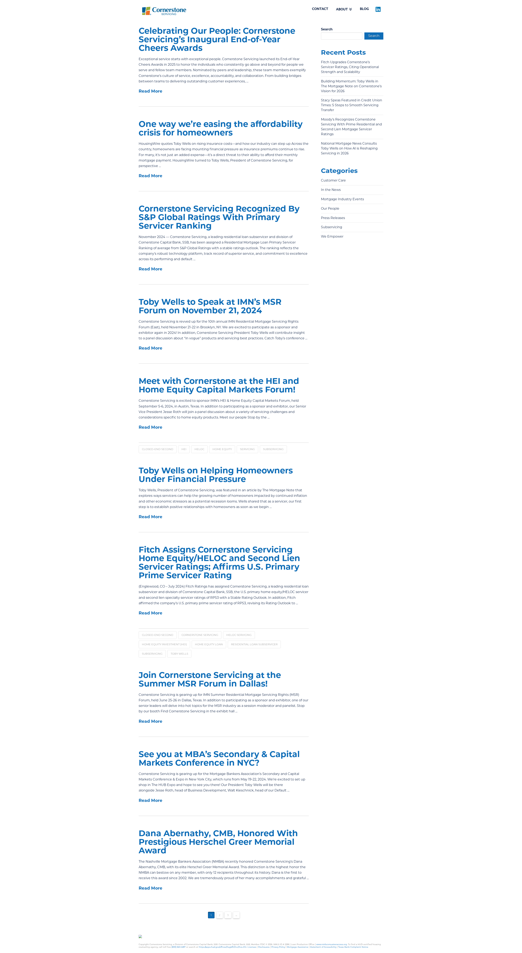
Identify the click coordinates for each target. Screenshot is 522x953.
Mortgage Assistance (297, 947)
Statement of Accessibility (323, 947)
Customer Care (333, 180)
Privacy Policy (278, 947)
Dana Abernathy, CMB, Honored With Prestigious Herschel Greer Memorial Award (218, 841)
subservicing (273, 449)
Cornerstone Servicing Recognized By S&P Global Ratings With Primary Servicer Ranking (219, 217)
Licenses (252, 947)
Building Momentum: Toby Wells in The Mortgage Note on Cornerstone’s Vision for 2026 (351, 86)
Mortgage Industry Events (342, 199)
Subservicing (331, 227)
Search (327, 29)
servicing (247, 449)
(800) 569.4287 (178, 947)
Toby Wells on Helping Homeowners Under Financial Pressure (216, 474)
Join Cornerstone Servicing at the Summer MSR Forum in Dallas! (210, 679)
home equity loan (209, 644)
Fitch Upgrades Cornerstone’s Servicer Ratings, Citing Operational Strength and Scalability (350, 67)
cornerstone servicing (199, 634)
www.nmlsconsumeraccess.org (331, 944)
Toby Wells (179, 653)
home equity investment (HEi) (164, 644)
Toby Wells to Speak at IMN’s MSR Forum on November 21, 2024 (210, 306)
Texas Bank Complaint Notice (353, 947)
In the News (331, 190)
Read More (150, 91)
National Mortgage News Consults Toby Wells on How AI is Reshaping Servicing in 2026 (349, 148)
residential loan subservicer (254, 644)
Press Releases (333, 218)
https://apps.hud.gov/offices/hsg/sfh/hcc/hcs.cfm (223, 947)
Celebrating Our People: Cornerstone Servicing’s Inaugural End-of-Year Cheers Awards (217, 39)
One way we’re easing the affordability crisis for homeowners (221, 128)
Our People (330, 208)
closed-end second (157, 449)
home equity (222, 449)
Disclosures (264, 947)
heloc (199, 449)
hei (183, 449)
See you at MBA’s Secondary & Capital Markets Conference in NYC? (219, 758)
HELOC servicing (239, 634)
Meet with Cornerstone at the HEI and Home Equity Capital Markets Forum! (219, 385)
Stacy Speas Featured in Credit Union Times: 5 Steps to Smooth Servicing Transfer (351, 105)
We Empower (332, 236)
